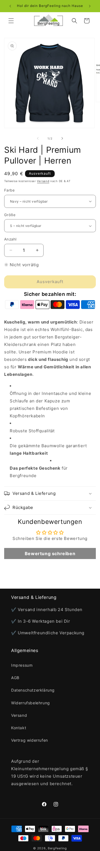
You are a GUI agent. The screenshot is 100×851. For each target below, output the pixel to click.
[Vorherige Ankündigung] (10, 6)
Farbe (9, 190)
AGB (15, 677)
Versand (43, 181)
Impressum (21, 665)
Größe (10, 215)
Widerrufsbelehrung (30, 702)
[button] (11, 21)
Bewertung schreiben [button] (50, 553)
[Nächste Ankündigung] (90, 6)
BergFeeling (57, 848)
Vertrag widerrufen (29, 740)
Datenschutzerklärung (33, 690)
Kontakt (18, 727)
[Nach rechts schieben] (62, 138)
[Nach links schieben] (38, 138)
